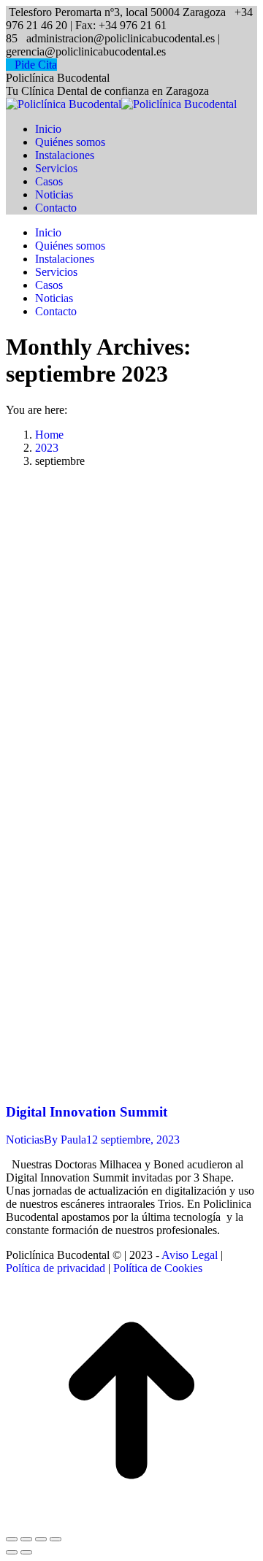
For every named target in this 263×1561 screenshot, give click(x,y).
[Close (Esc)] (12, 1539)
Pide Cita (36, 64)
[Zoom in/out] (55, 1539)
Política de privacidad (55, 1268)
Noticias (25, 1139)
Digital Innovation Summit (86, 1111)
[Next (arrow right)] (26, 1552)
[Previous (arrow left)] (12, 1552)
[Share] (26, 1539)
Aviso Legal (189, 1255)
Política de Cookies (157, 1268)
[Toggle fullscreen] (41, 1539)
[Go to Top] (131, 1522)
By (65, 1139)
